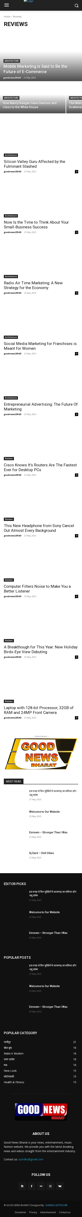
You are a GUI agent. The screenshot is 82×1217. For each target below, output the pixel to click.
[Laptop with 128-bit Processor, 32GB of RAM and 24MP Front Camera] (41, 684)
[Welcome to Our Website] (15, 818)
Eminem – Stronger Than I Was (48, 832)
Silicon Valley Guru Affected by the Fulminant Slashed (34, 164)
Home (7, 16)
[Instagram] (50, 1186)
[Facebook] (31, 1186)
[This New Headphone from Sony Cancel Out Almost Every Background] (41, 502)
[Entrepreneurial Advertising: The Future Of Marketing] (41, 381)
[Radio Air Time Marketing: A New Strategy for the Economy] (41, 259)
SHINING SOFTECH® (56, 1205)
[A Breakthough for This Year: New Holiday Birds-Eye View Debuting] (41, 623)
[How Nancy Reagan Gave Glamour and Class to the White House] (33, 97)
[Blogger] (22, 1186)
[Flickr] (41, 1186)
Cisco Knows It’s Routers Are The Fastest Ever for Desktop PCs (40, 467)
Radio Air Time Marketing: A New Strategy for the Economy (33, 285)
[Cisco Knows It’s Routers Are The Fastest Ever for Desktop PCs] (41, 441)
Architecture (12, 61)
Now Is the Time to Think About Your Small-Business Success (36, 224)
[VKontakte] (60, 1186)
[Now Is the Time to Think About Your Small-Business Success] (41, 198)
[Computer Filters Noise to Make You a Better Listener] (41, 563)
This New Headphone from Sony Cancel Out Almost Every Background (39, 528)
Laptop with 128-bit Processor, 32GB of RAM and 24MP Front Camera (39, 710)
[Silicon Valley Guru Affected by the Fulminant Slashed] (41, 138)
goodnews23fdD (12, 171)
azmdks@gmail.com (30, 1159)
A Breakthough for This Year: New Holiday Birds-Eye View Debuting (41, 649)
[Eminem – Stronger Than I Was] (15, 838)
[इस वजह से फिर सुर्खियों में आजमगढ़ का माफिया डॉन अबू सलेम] (15, 797)
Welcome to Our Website (44, 811)
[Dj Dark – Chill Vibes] (15, 859)
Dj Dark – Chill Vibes (41, 853)
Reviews (9, 458)
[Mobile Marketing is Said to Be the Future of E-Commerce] (41, 56)
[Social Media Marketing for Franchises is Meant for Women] (41, 320)
